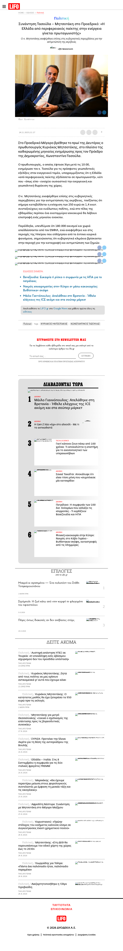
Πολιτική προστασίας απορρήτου (58, 935)
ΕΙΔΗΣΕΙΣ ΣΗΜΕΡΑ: (33, 271)
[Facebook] (99, 112)
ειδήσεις (27, 311)
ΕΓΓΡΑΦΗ (86, 355)
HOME (21, 13)
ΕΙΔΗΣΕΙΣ (30, 13)
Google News (60, 308)
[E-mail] (95, 132)
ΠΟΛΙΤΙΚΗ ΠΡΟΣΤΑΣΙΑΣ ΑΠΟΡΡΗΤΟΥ (69, 361)
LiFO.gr (44, 308)
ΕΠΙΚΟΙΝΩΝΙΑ (61, 909)
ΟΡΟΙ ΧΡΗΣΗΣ (44, 361)
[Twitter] (104, 112)
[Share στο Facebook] (99, 248)
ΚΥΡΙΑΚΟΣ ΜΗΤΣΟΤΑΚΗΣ (54, 323)
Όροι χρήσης (33, 935)
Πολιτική (40, 13)
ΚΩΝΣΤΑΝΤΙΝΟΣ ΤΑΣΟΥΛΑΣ (85, 323)
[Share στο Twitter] (104, 248)
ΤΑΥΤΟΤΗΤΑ (61, 905)
